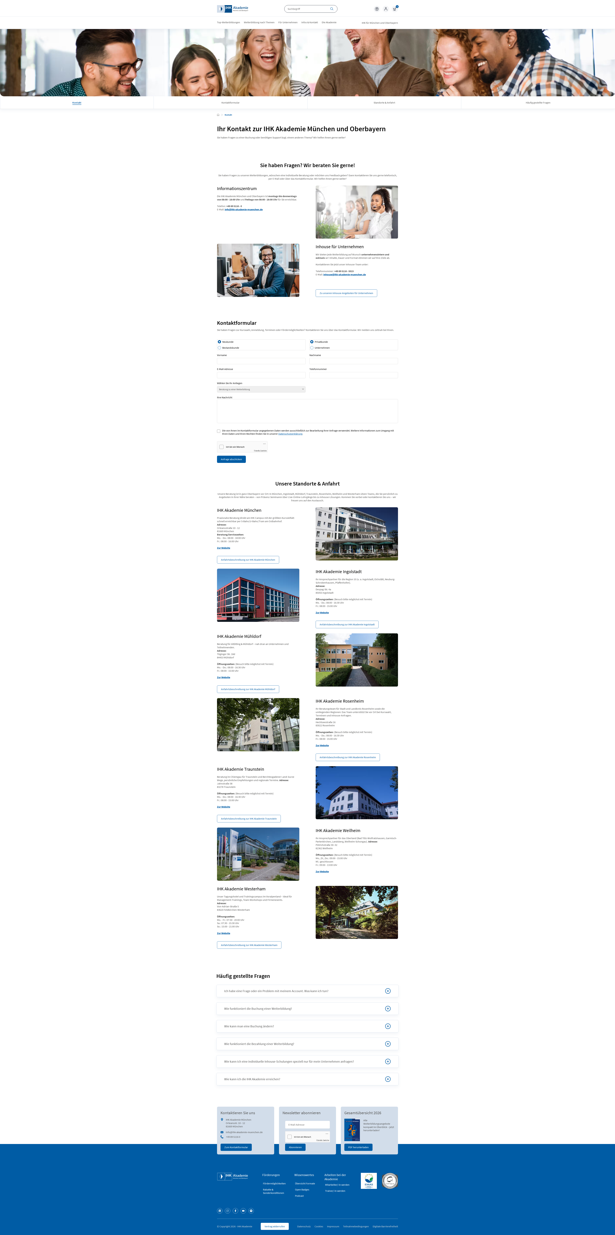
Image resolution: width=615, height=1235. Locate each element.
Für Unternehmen (288, 22)
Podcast (299, 1195)
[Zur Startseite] (218, 115)
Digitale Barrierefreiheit (385, 1226)
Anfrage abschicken (231, 459)
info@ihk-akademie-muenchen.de (244, 209)
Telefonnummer (318, 369)
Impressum (333, 1226)
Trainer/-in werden (335, 1190)
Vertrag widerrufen (275, 1226)
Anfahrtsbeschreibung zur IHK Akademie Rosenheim (348, 757)
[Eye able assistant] (377, 9)
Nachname (315, 355)
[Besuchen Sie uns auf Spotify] (251, 1211)
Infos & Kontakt (309, 22)
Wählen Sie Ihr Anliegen (229, 383)
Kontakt (76, 102)
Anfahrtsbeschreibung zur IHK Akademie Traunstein (249, 818)
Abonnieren (295, 1147)
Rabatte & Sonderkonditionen (273, 1191)
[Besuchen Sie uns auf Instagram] (227, 1211)
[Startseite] (232, 9)
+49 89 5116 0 (233, 1136)
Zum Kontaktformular (236, 1147)
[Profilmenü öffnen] (386, 9)
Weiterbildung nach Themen (259, 22)
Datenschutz (304, 1226)
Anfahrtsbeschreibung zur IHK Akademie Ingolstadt (347, 624)
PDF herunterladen (358, 1147)
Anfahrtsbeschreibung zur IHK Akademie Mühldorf (248, 689)
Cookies (319, 1226)
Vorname (222, 355)
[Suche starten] (331, 9)
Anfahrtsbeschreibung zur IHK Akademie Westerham (249, 945)
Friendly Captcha (260, 451)
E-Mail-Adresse (225, 369)
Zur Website (223, 547)
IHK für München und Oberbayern (380, 22)
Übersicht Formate (305, 1183)
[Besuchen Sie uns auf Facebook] (235, 1211)
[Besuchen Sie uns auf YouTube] (243, 1211)
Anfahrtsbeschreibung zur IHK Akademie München (248, 559)
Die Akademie (329, 22)
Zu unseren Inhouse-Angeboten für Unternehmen (346, 293)
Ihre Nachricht (224, 397)
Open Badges (302, 1189)
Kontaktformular (230, 102)
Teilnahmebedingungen (356, 1226)
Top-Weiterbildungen (228, 22)
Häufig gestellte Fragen (538, 102)
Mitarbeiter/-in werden (337, 1184)
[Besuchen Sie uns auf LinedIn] (219, 1211)
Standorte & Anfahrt (384, 102)
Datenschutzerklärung (290, 433)
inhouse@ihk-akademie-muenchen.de (344, 274)
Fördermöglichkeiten (274, 1183)
